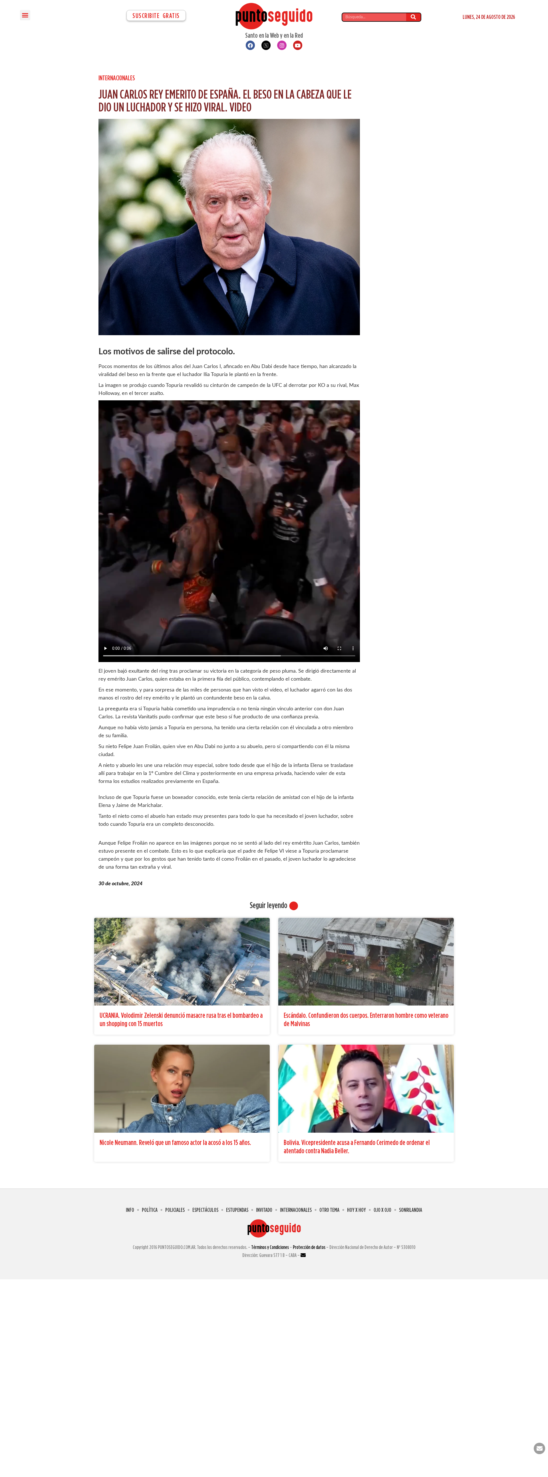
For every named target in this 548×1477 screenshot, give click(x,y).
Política (150, 1210)
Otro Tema (329, 1210)
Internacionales (116, 77)
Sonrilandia (410, 1210)
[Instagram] (281, 45)
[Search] (413, 17)
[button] (25, 15)
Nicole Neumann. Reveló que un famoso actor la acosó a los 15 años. (175, 1142)
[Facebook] (250, 45)
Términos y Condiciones (270, 1247)
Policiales (175, 1210)
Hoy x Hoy (356, 1210)
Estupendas (237, 1210)
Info (130, 1210)
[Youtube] (297, 45)
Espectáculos (205, 1210)
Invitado (264, 1210)
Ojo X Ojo (382, 1210)
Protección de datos (309, 1247)
